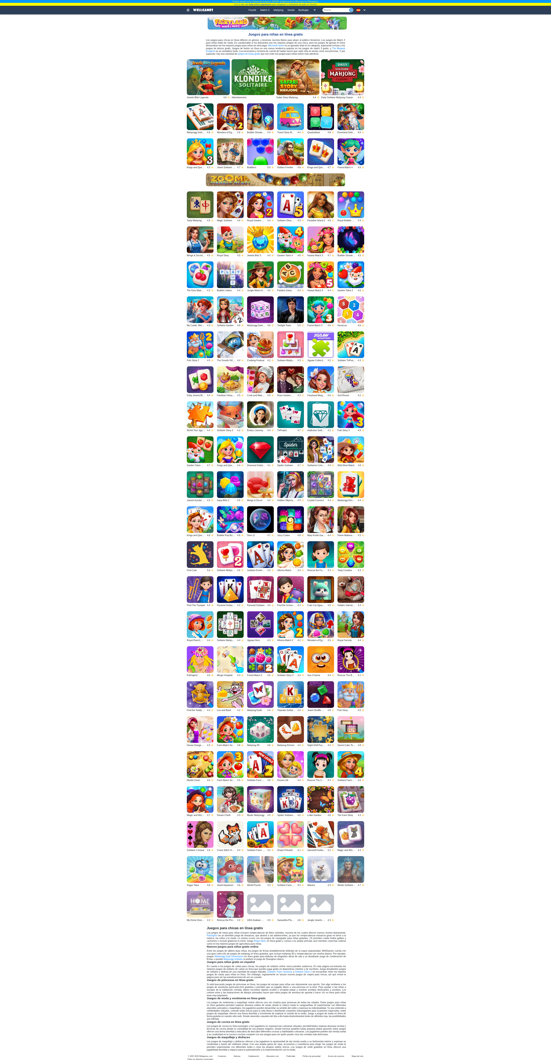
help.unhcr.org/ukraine (260, 4)
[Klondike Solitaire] (253, 77)
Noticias (237, 1056)
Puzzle (252, 10)
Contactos (222, 1056)
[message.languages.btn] (359, 10)
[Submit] (351, 10)
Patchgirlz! (212, 935)
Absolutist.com (272, 1056)
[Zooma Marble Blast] (275, 179)
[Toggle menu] (190, 10)
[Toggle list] (314, 10)
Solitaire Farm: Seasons (279, 972)
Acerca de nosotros (336, 1056)
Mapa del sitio (357, 1056)
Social (290, 10)
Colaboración (253, 1056)
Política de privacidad (311, 1056)
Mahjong (278, 10)
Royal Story (260, 941)
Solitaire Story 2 (303, 972)
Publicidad (290, 1056)
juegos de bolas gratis (249, 54)
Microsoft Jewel (276, 45)
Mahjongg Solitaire (233, 959)
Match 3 (264, 10)
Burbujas (303, 10)
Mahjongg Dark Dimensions (229, 956)
